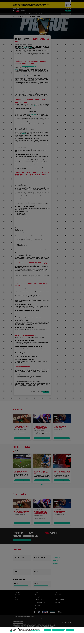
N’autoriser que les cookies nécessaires (58, 629)
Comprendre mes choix (47, 629)
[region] (42, 630)
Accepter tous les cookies (69, 629)
